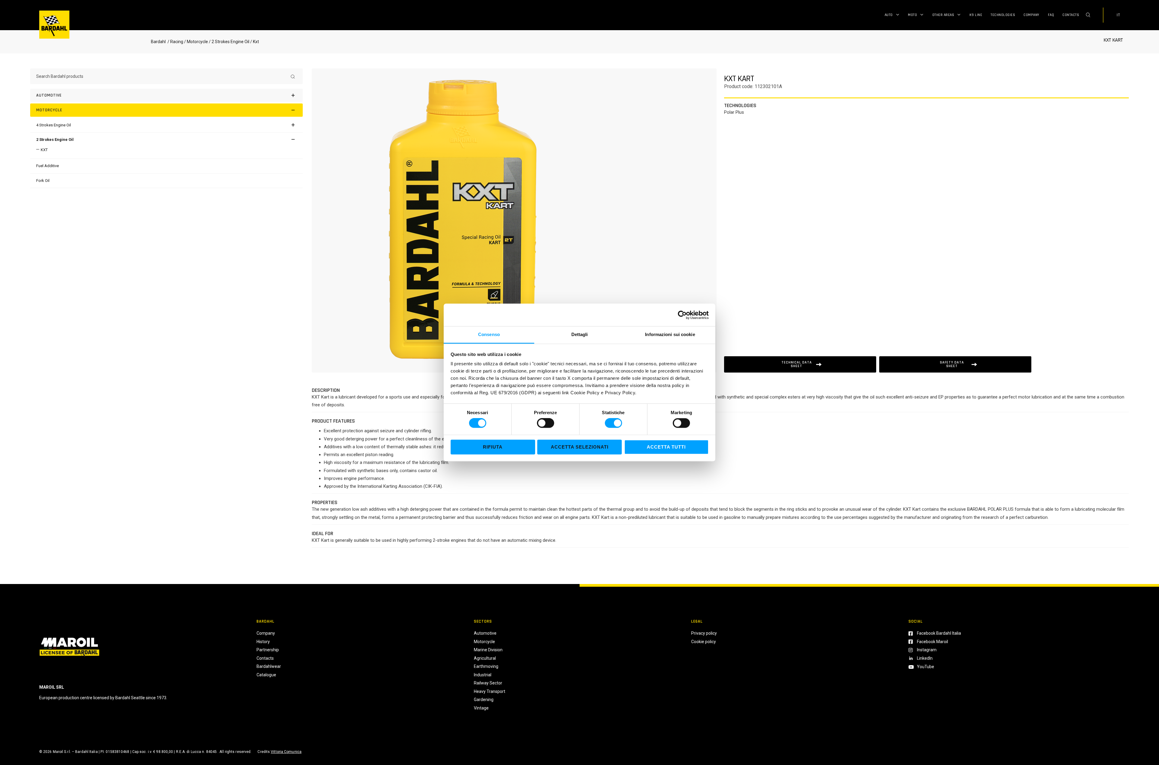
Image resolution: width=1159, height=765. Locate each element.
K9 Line (975, 15)
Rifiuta (493, 446)
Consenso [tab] (489, 334)
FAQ (1051, 15)
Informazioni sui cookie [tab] (670, 334)
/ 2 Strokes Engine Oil (228, 41)
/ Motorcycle (196, 41)
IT (1118, 15)
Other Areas (943, 15)
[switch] (545, 423)
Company (1031, 15)
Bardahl (158, 41)
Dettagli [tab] (579, 334)
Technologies (1003, 15)
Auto (889, 15)
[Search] (293, 76)
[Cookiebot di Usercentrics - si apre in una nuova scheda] (682, 314)
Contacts (1070, 15)
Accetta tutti (666, 446)
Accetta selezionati (579, 446)
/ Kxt (254, 41)
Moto (912, 15)
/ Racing (175, 41)
